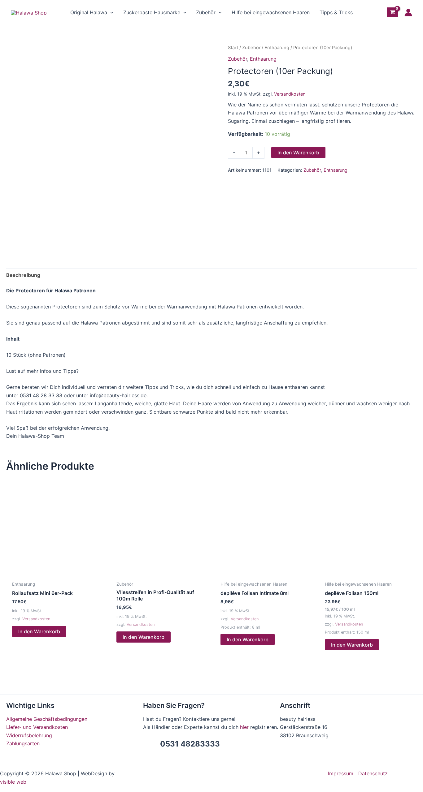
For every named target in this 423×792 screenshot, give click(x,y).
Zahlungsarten (23, 743)
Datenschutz (373, 773)
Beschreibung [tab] (23, 275)
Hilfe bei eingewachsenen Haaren (271, 12)
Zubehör (206, 12)
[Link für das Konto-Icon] (408, 12)
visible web (13, 782)
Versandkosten (289, 94)
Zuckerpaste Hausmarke (151, 12)
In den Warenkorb (298, 152)
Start (233, 47)
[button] (110, 12)
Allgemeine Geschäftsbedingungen (46, 719)
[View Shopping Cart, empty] (392, 12)
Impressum (340, 773)
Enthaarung (276, 47)
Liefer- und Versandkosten (37, 727)
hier (244, 727)
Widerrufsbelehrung (29, 735)
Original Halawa (88, 12)
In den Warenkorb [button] (39, 631)
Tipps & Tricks (336, 12)
